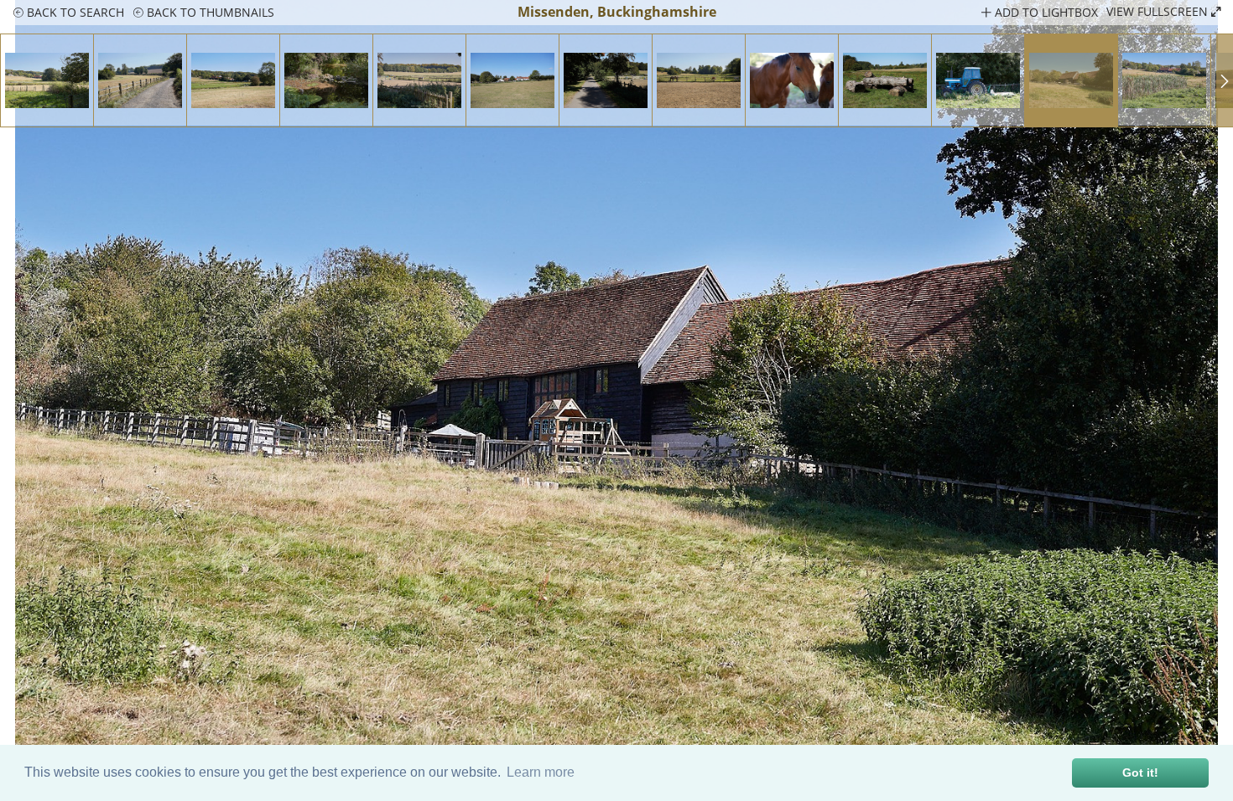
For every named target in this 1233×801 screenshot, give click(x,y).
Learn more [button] (541, 772)
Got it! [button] (1140, 772)
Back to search (73, 12)
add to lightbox (1044, 12)
